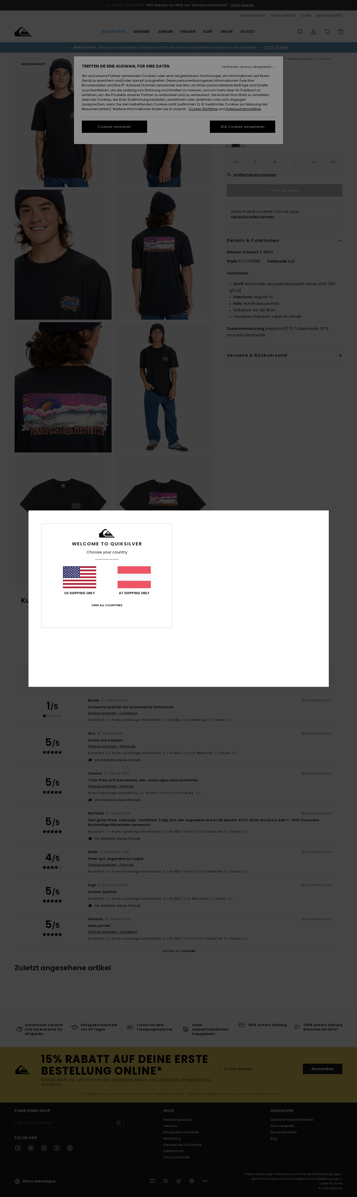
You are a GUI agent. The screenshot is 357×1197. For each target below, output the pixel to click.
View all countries (106, 605)
